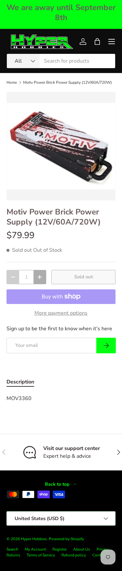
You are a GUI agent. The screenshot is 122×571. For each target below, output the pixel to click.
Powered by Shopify (66, 538)
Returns (13, 555)
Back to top (58, 484)
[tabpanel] (61, 398)
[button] (97, 41)
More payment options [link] (61, 313)
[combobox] (61, 61)
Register (59, 549)
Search (12, 549)
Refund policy (73, 555)
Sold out (83, 276)
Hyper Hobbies (34, 538)
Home (12, 82)
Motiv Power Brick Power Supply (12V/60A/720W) (67, 82)
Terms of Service (41, 555)
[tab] (20, 381)
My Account (35, 549)
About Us (81, 549)
